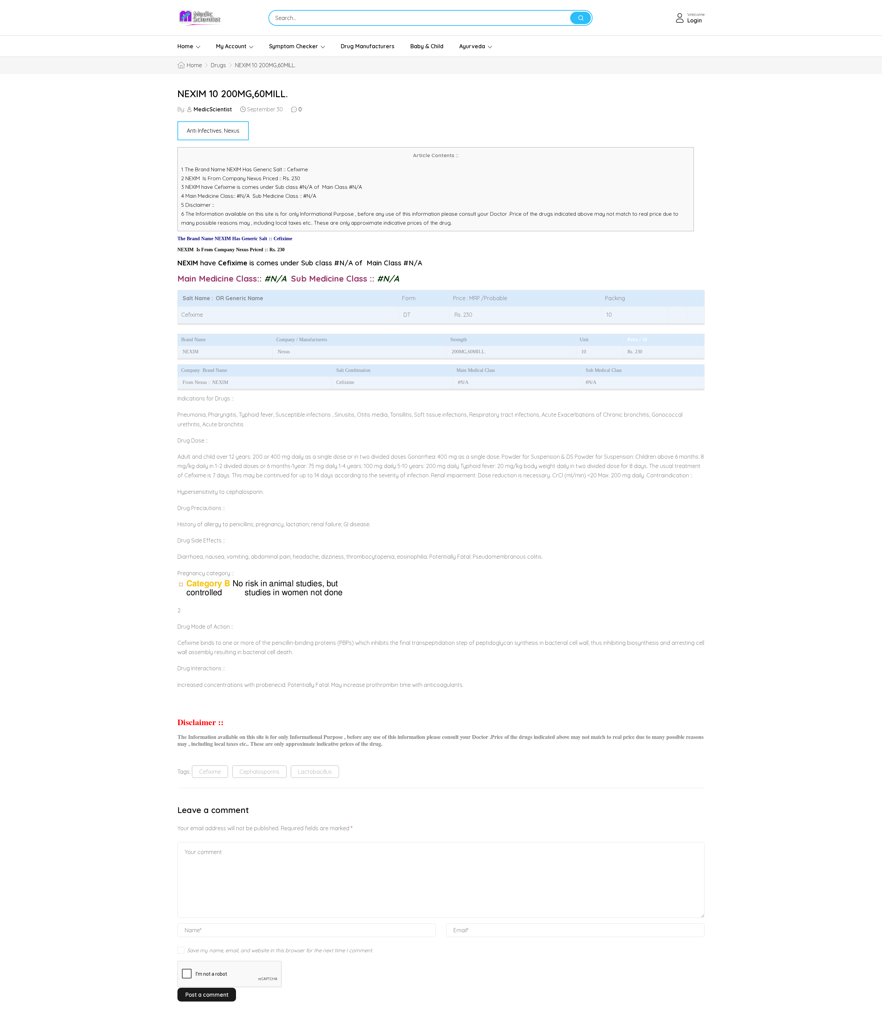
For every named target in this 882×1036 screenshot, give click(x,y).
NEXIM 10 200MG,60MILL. (232, 94)
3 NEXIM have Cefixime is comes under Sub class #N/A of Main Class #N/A (271, 187)
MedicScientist (213, 109)
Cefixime (210, 771)
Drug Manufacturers (367, 46)
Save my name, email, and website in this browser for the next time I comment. (280, 950)
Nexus (231, 130)
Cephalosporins (259, 771)
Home (185, 46)
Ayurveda (472, 46)
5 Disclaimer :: (197, 205)
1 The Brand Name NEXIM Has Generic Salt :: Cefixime (245, 169)
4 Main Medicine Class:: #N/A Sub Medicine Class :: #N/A (249, 196)
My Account (231, 46)
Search (580, 18)
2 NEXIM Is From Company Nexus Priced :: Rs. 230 (240, 178)
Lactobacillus (315, 771)
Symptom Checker (293, 46)
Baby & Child (426, 46)
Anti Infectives (204, 130)
